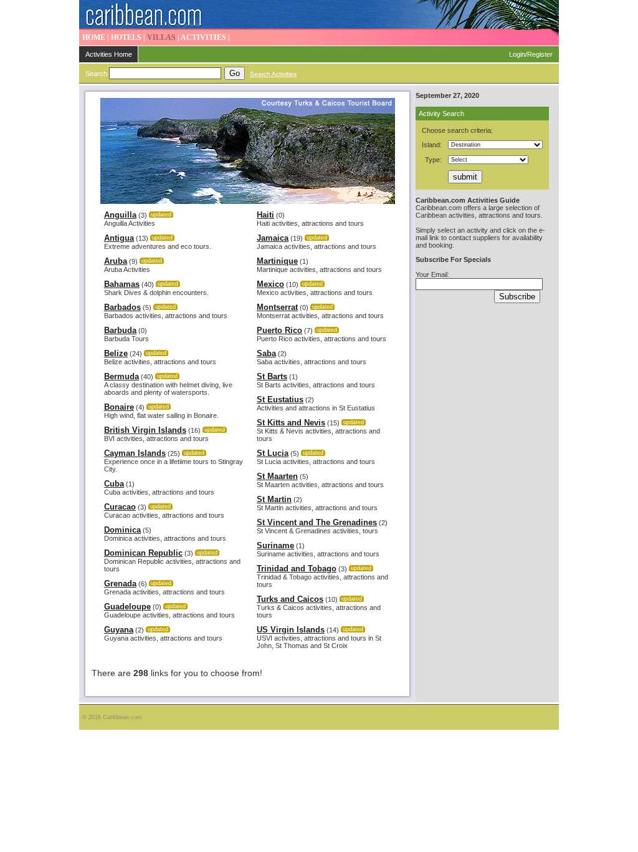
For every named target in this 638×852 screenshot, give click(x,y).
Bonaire (119, 407)
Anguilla (120, 215)
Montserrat (277, 307)
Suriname (275, 545)
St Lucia (272, 453)
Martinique (277, 261)
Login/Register (531, 54)
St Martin (274, 499)
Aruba (115, 261)
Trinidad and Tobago (296, 568)
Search (96, 73)
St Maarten (277, 476)
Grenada (120, 583)
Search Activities (273, 73)
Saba (266, 353)
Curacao (120, 506)
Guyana (118, 629)
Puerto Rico (279, 330)
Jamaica (272, 238)
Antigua (119, 238)
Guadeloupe (127, 606)
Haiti (265, 215)
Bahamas (122, 284)
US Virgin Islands (291, 629)
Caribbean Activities (319, 15)
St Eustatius (280, 399)
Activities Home (108, 54)
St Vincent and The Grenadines (317, 522)
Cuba (114, 483)
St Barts (272, 376)
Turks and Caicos (290, 599)
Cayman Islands (135, 453)
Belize (116, 353)
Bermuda (121, 376)
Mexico (270, 284)
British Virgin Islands (145, 430)
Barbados (122, 307)
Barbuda (120, 330)
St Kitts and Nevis (291, 422)
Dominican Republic (143, 553)
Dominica (122, 530)
